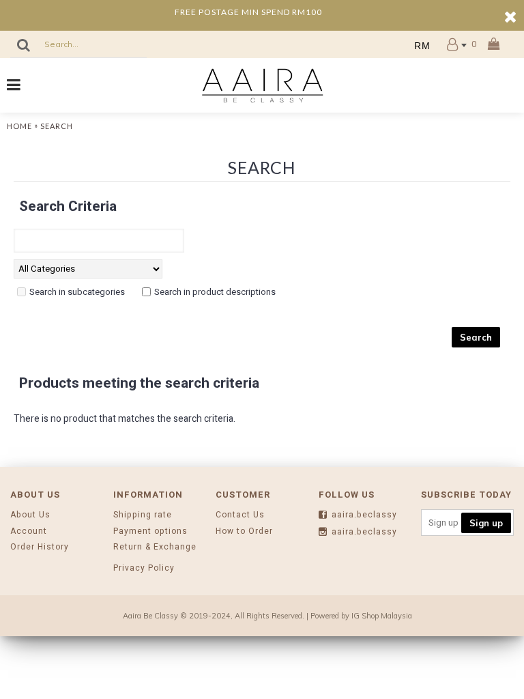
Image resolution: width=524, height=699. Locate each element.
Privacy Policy (144, 568)
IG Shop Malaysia (381, 615)
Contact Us (240, 515)
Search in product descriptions (215, 291)
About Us (30, 515)
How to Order (244, 531)
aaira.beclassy (364, 515)
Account (28, 531)
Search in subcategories (77, 291)
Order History (39, 547)
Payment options (150, 531)
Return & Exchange (154, 547)
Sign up (486, 522)
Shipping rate (142, 515)
